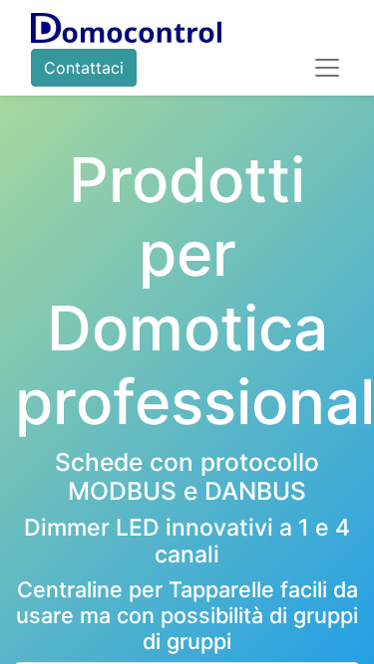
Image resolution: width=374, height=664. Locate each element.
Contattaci (84, 68)
